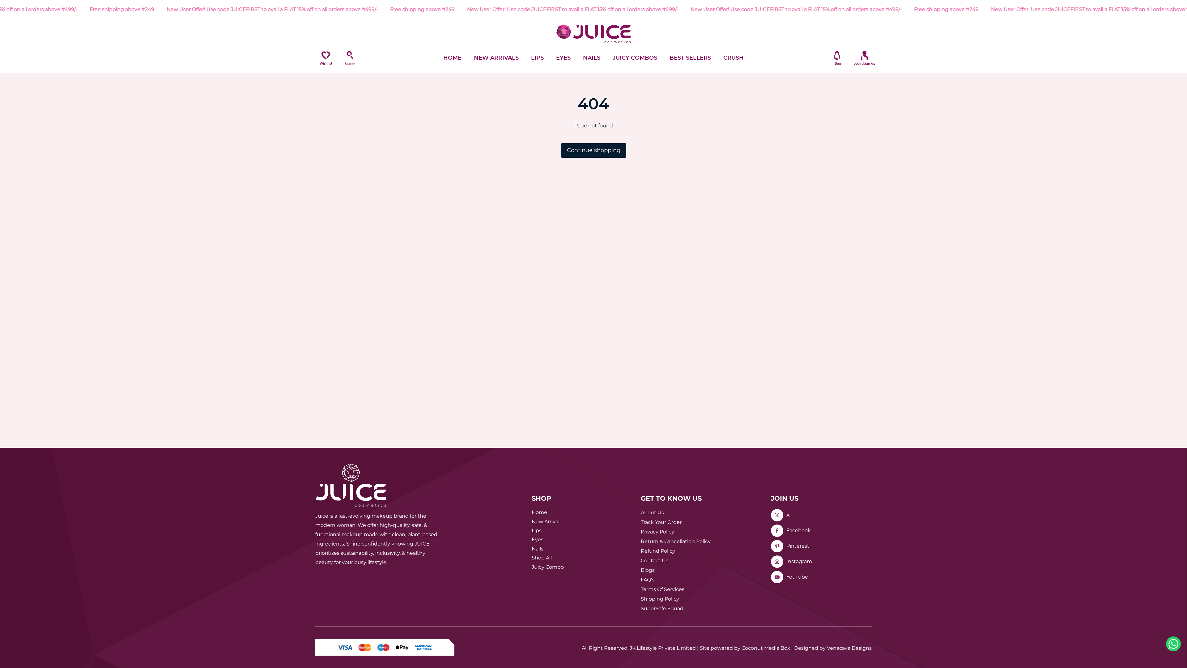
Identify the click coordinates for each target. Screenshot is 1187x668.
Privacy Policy (657, 532)
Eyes (537, 539)
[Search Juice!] (349, 55)
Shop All (542, 558)
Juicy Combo (548, 567)
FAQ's (647, 580)
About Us (652, 513)
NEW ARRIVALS (496, 57)
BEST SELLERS (690, 57)
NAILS (591, 57)
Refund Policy (658, 551)
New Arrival (545, 522)
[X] (777, 515)
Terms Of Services (662, 589)
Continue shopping (593, 150)
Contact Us (654, 560)
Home (539, 512)
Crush (733, 57)
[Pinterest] (777, 546)
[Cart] (837, 55)
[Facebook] (777, 531)
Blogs (648, 570)
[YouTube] (777, 577)
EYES (563, 57)
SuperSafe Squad (662, 608)
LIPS (537, 57)
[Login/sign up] (861, 55)
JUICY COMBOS (635, 57)
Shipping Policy (660, 599)
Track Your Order (661, 522)
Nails (537, 549)
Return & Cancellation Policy (676, 541)
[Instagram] (777, 561)
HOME (452, 57)
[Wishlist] (325, 55)
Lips (537, 530)
